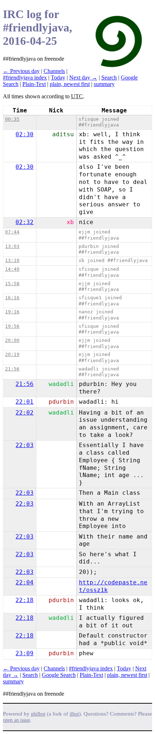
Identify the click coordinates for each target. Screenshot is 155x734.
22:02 (24, 412)
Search (109, 77)
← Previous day (21, 71)
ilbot (74, 714)
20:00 (12, 340)
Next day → (83, 77)
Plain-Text (34, 84)
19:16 (12, 311)
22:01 (24, 401)
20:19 (12, 354)
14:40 (12, 269)
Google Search (59, 675)
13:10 (12, 260)
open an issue (16, 720)
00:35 (12, 119)
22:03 (24, 445)
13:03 (12, 246)
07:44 (12, 232)
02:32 (24, 222)
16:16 (12, 297)
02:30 (24, 134)
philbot (38, 714)
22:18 (24, 600)
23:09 (24, 653)
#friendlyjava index (25, 77)
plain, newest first (70, 84)
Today (58, 77)
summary (104, 84)
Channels (54, 71)
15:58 (12, 283)
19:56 (12, 326)
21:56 (12, 369)
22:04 (24, 582)
